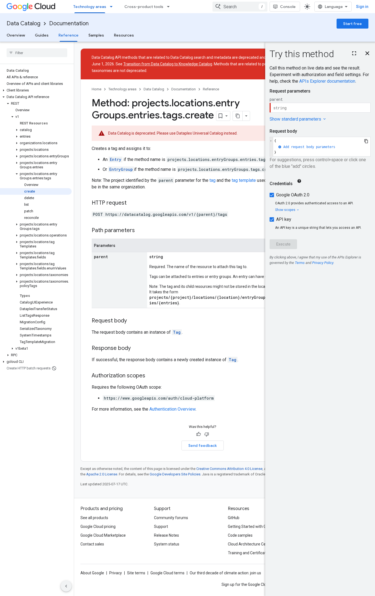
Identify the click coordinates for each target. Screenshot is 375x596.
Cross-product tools (143, 6)
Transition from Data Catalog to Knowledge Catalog (167, 64)
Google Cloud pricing (98, 526)
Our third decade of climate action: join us (225, 573)
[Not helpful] (207, 434)
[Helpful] (198, 434)
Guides (42, 35)
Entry (115, 159)
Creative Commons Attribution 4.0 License (229, 469)
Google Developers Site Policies (175, 474)
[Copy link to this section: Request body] (132, 321)
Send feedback (202, 445)
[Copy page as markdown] (238, 116)
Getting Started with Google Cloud (257, 526)
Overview (16, 35)
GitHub (233, 518)
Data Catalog (23, 23)
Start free (352, 23)
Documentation (69, 23)
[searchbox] (37, 52)
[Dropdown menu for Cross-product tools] (170, 6)
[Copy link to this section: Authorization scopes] (150, 376)
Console (288, 6)
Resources (124, 35)
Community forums (171, 518)
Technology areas (89, 6)
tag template (244, 180)
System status (166, 544)
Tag (177, 332)
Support (161, 526)
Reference (68, 35)
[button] (36, 90)
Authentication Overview (172, 409)
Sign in (362, 6)
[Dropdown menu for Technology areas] (112, 6)
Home (96, 89)
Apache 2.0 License (101, 474)
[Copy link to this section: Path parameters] (140, 230)
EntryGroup (121, 169)
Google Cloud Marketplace (103, 535)
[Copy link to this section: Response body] (136, 348)
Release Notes (166, 535)
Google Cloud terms (167, 573)
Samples (96, 35)
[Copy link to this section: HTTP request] (132, 203)
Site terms (136, 573)
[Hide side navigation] (66, 586)
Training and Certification (249, 553)
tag (212, 180)
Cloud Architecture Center (250, 544)
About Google (92, 573)
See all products (94, 518)
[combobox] (239, 7)
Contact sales (92, 544)
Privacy (115, 573)
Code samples (240, 535)
